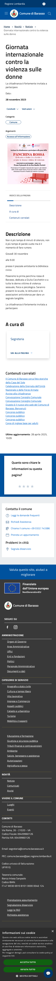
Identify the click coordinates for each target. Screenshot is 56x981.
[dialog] (28, 954)
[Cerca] (49, 13)
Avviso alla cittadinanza (18, 393)
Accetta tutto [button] (28, 962)
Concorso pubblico (15, 412)
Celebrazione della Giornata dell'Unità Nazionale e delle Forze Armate (25, 388)
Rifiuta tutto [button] (28, 969)
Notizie (29, 26)
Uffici (10, 651)
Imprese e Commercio (18, 701)
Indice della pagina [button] (19, 195)
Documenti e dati (16, 671)
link (12, 955)
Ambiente (12, 751)
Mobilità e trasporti (17, 721)
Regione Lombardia (15, 4)
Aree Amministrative (18, 646)
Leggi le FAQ (13, 910)
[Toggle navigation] (6, 13)
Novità (17, 26)
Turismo (11, 716)
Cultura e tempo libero (19, 691)
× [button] (52, 931)
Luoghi (10, 804)
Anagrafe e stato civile (19, 686)
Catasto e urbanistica (18, 711)
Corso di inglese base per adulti (22, 423)
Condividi (11, 109)
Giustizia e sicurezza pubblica (22, 741)
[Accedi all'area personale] (44, 4)
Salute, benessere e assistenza (23, 756)
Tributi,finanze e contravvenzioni (24, 746)
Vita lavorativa (15, 696)
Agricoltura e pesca (17, 765)
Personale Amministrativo (21, 666)
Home (7, 26)
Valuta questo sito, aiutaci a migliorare (28, 572)
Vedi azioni (27, 109)
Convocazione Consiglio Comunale (23, 397)
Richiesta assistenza (18, 915)
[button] (28, 975)
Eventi (10, 809)
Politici (10, 661)
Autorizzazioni (14, 761)
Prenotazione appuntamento (22, 900)
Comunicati (13, 786)
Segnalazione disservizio (20, 905)
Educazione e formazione (20, 736)
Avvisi (10, 790)
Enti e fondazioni (16, 656)
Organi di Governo (16, 641)
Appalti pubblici (15, 706)
